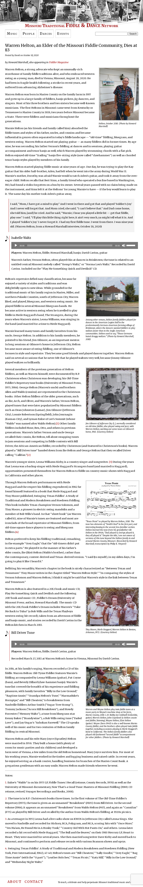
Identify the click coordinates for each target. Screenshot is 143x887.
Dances (46, 34)
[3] (110, 461)
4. (6, 848)
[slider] (131, 245)
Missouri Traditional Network (71, 25)
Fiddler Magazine (59, 62)
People (29, 34)
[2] (29, 455)
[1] (57, 423)
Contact (34, 882)
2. (6, 798)
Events (63, 34)
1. (6, 782)
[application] (74, 245)
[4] (16, 532)
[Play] (16, 245)
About (14, 882)
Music (12, 34)
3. (6, 819)
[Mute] (123, 245)
